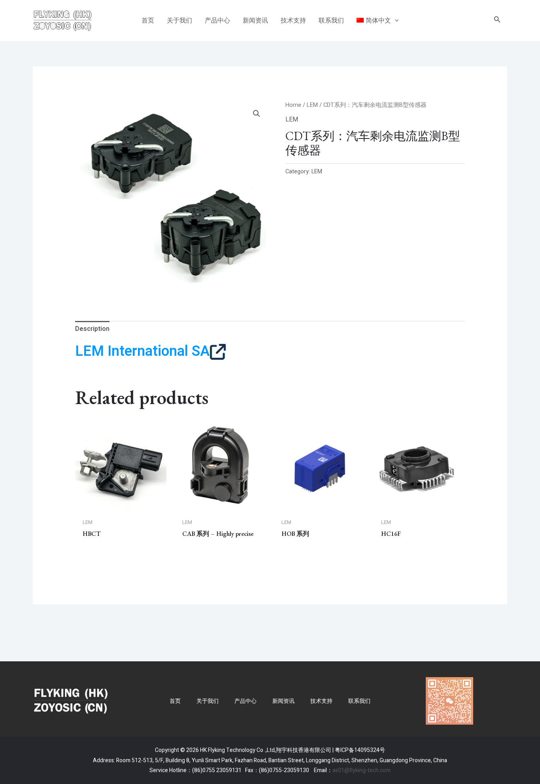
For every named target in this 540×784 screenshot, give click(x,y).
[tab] (92, 329)
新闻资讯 (283, 701)
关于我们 (207, 701)
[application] (395, 20)
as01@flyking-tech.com (361, 770)
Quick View (121, 506)
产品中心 (245, 701)
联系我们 (359, 701)
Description (92, 329)
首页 (175, 701)
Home (293, 105)
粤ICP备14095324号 (360, 750)
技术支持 (321, 701)
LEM (312, 105)
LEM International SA (142, 351)
